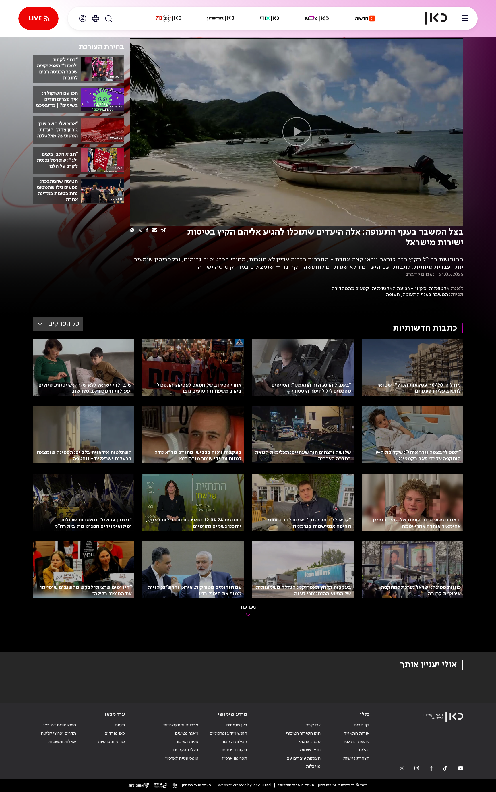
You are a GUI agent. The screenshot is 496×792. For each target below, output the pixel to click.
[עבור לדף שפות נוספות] (95, 18)
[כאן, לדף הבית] (431, 18)
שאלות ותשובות (62, 741)
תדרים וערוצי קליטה (58, 733)
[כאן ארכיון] (221, 18)
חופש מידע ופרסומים (228, 733)
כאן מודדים (114, 733)
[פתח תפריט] (465, 18)
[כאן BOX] (317, 18)
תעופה (393, 294)
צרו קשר (313, 725)
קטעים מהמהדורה (350, 288)
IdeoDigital (262, 785)
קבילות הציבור (234, 741)
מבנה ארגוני (310, 741)
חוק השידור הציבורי (303, 733)
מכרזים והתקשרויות (180, 725)
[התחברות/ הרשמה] (82, 18)
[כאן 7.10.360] (168, 18)
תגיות (120, 725)
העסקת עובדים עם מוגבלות (303, 762)
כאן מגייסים (236, 725)
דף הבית (361, 725)
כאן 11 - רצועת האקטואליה (399, 288)
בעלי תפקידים (185, 750)
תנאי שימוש (310, 750)
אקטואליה (439, 288)
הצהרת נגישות (356, 758)
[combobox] (58, 324)
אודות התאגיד (356, 733)
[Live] (38, 18)
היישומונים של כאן (59, 725)
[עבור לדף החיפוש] (108, 18)
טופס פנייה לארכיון (181, 758)
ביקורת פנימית (234, 750)
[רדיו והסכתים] (269, 18)
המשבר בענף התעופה (425, 294)
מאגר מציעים (186, 733)
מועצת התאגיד (355, 741)
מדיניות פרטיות (111, 741)
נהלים (364, 750)
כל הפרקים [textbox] (63, 323)
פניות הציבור (187, 741)
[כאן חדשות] (365, 18)
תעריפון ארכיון (234, 758)
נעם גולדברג (420, 274)
